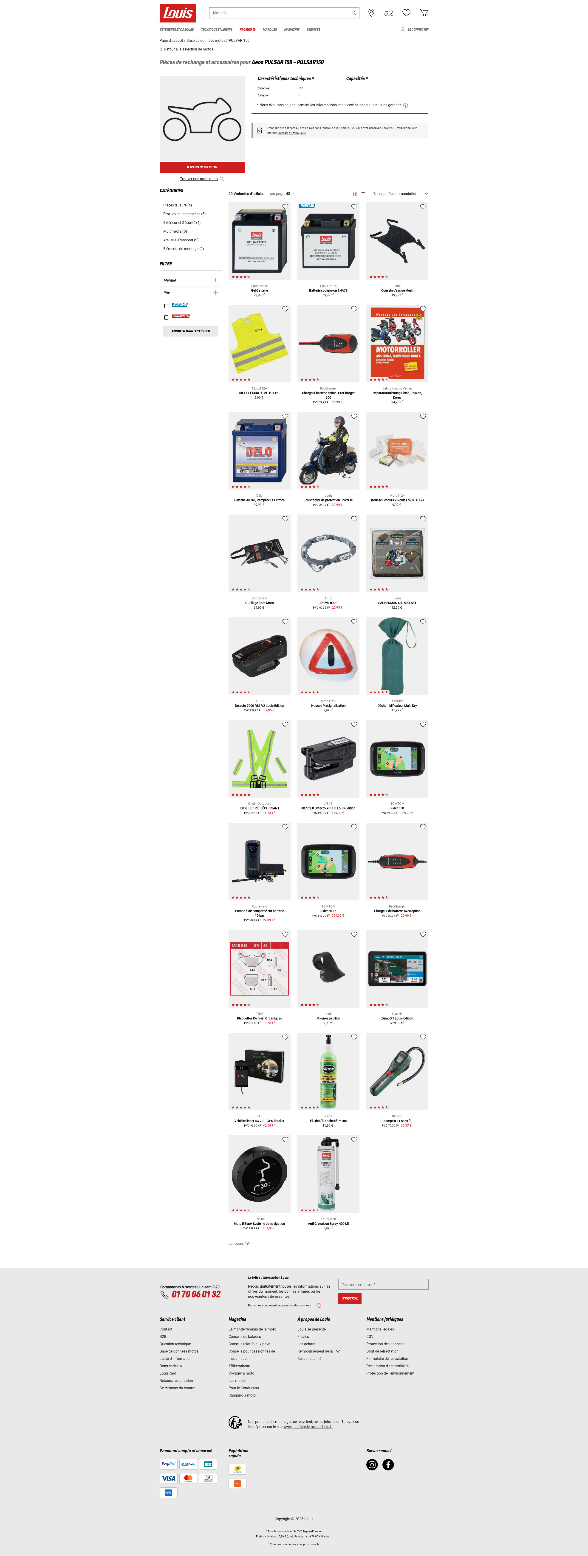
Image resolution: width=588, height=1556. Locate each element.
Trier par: (380, 194)
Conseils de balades (245, 1336)
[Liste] (363, 194)
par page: (277, 194)
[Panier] (423, 12)
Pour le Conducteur (244, 1388)
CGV (369, 1336)
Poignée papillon (328, 1018)
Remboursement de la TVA (318, 1351)
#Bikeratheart (239, 1366)
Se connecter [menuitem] (417, 30)
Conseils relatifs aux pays (249, 1344)
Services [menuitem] (313, 30)
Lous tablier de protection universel (328, 500)
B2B (163, 1336)
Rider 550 (397, 808)
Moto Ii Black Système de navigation (259, 1223)
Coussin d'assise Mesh (397, 290)
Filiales (303, 1336)
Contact (166, 1329)
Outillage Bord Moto (259, 603)
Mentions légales (380, 1329)
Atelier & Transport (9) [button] (181, 240)
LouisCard (168, 1373)
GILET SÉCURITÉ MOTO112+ (259, 393)
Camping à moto (242, 1395)
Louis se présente (311, 1329)
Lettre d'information (176, 1358)
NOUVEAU (180, 305)
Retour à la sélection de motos (188, 49)
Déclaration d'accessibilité (387, 1366)
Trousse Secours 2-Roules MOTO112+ (397, 500)
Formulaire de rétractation (387, 1358)
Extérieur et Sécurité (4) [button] (182, 222)
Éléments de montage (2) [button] (183, 249)
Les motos (237, 1380)
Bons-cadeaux (171, 1366)
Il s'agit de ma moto (202, 167)
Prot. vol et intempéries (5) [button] (184, 214)
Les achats (306, 1344)
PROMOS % (181, 316)
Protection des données (385, 1344)
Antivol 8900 (328, 603)
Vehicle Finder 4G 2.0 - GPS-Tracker (259, 1121)
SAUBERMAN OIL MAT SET (397, 603)
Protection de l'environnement (390, 1373)
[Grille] (354, 193)
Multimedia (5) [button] (175, 231)
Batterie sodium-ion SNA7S (328, 290)
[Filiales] (371, 12)
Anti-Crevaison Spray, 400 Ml (328, 1223)
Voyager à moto (241, 1373)
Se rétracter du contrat (177, 1388)
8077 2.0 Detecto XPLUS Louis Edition (328, 808)
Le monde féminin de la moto (252, 1329)
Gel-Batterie (259, 290)
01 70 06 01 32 (196, 1295)
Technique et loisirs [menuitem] (216, 30)
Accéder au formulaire (292, 133)
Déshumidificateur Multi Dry (397, 705)
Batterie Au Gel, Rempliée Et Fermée (259, 500)
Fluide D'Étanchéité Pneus (328, 1121)
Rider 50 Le (328, 911)
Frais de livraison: (267, 1536)
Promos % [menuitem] (247, 30)
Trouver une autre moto (199, 179)
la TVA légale (302, 1531)
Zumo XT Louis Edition (397, 1018)
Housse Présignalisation (328, 705)
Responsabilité (309, 1358)
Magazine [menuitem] (291, 30)
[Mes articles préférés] (406, 12)
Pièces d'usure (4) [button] (177, 205)
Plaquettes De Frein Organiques (259, 1018)
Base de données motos (179, 1351)
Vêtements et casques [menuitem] (177, 30)
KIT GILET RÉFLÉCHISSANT (259, 808)
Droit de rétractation (382, 1351)
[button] (354, 13)
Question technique (175, 1344)
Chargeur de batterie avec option (397, 911)
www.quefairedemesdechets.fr (308, 1427)
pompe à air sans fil (397, 1121)
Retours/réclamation (176, 1380)
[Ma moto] (388, 12)
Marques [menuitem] (270, 30)
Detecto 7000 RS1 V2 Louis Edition (259, 705)
